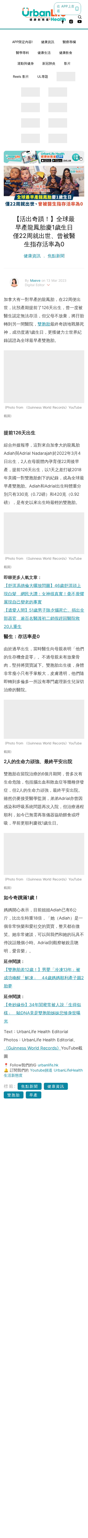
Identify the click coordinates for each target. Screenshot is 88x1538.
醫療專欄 (69, 42)
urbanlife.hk (48, 1065)
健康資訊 (47, 42)
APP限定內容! (22, 42)
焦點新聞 (55, 255)
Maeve (36, 280)
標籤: (10, 1086)
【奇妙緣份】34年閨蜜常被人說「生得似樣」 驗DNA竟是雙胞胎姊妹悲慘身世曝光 (42, 1013)
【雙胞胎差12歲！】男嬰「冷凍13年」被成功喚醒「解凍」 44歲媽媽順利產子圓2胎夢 (44, 977)
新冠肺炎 (48, 63)
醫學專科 (22, 53)
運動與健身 (25, 63)
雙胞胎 (44, 324)
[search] (80, 17)
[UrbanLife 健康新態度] (44, 14)
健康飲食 (65, 53)
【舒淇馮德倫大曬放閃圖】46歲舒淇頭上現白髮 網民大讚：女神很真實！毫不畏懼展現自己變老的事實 (44, 593)
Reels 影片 (21, 76)
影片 (67, 63)
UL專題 (42, 76)
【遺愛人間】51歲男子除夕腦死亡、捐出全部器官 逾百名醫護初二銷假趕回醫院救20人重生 (44, 618)
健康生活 (44, 53)
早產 (33, 1095)
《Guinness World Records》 (32, 1048)
